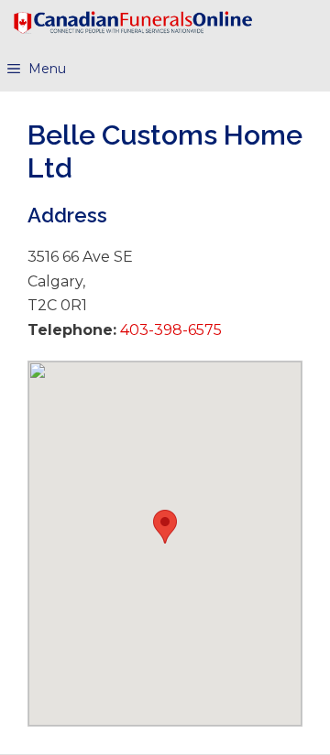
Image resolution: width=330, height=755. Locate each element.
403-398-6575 (169, 330)
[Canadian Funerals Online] (133, 23)
